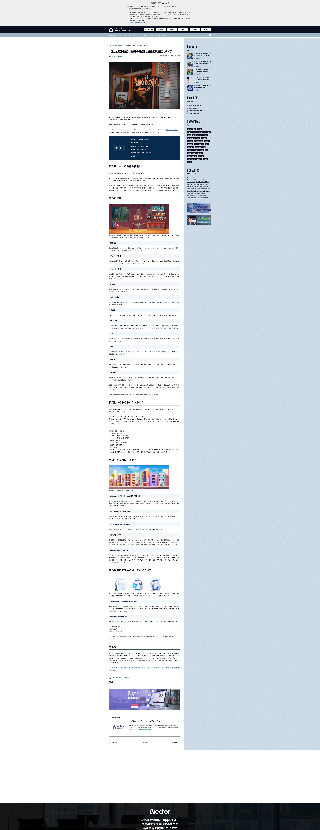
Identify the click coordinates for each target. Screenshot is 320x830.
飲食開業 (126, 678)
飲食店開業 (205, 198)
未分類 (189, 162)
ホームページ (202, 179)
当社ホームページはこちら (145, 729)
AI (129, 35)
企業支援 (194, 30)
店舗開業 (112, 56)
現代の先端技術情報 (194, 108)
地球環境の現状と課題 (195, 105)
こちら (154, 395)
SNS (188, 177)
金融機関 (189, 198)
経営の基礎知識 (198, 141)
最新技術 (172, 30)
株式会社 (193, 191)
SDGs (189, 135)
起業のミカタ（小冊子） (172, 130)
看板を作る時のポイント (138, 149)
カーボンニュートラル (193, 138)
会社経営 (151, 35)
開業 (193, 198)
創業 (197, 184)
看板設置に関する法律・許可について (142, 153)
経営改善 (197, 193)
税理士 (193, 193)
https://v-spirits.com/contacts (137, 22)
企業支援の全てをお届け (195, 111)
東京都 (188, 191)
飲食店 (121, 678)
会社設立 (164, 35)
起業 (201, 195)
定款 (195, 186)
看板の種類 (134, 143)
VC (190, 177)
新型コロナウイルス (205, 186)
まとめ (133, 156)
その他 (205, 159)
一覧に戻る (144, 743)
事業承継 (200, 156)
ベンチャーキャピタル (193, 179)
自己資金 (189, 195)
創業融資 (202, 184)
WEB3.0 (183, 30)
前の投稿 (114, 743)
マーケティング (191, 182)
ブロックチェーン (136, 35)
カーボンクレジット (202, 135)
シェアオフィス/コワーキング (195, 150)
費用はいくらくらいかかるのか (140, 146)
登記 (203, 191)
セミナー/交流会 (192, 156)
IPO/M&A (199, 153)
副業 (206, 150)
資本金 (197, 195)
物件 (201, 191)
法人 (197, 191)
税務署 (188, 193)
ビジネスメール (196, 177)
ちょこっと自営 (149, 30)
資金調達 (157, 35)
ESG (194, 135)
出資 (195, 184)
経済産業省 (203, 193)
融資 (193, 195)
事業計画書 (199, 182)
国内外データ (202, 132)
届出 (198, 186)
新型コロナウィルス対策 (193, 189)
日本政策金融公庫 (205, 189)
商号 (188, 186)
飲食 (196, 198)
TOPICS (206, 30)
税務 (207, 144)
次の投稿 (175, 743)
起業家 (204, 195)
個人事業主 (190, 184)
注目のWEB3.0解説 (194, 113)
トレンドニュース (199, 144)
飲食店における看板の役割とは (140, 140)
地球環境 (160, 30)
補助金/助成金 (191, 153)
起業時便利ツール (200, 147)
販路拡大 (120, 56)
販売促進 (115, 678)
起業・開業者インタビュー (195, 159)
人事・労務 (191, 147)
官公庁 (192, 186)
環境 (120, 35)
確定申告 (208, 191)
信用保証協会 (205, 182)
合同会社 (207, 184)
